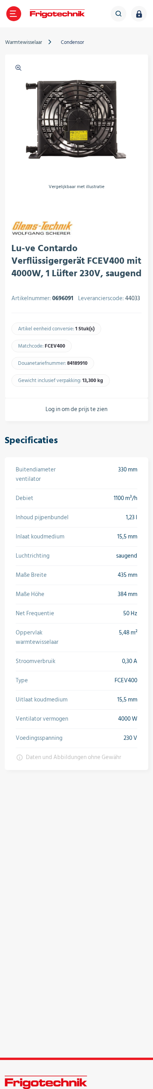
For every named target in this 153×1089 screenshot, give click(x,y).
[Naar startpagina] (57, 13)
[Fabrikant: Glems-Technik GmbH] (42, 229)
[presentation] (16, 205)
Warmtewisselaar (23, 42)
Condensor (72, 42)
